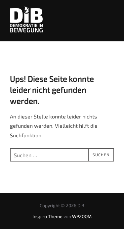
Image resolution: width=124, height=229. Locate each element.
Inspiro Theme (47, 216)
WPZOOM (82, 216)
